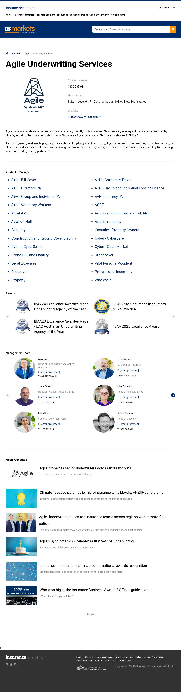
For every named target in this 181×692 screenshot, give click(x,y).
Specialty (94, 14)
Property (18, 280)
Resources (62, 14)
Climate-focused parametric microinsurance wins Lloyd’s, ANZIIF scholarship (102, 492)
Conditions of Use (84, 660)
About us (99, 660)
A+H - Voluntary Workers (31, 205)
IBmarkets (106, 14)
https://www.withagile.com (84, 116)
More (90, 614)
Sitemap (121, 660)
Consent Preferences (153, 657)
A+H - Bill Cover (23, 180)
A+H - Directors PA (26, 188)
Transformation (25, 14)
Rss (129, 660)
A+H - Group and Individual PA (35, 196)
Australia (162, 7)
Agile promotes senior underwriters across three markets (85, 468)
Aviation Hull (21, 221)
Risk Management (45, 14)
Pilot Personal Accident (113, 263)
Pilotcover (19, 272)
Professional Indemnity (113, 272)
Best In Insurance (79, 14)
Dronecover (104, 255)
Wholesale (103, 280)
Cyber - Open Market (111, 246)
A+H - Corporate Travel (113, 180)
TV (14, 14)
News (9, 14)
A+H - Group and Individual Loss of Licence (129, 188)
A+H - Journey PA (109, 196)
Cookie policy (135, 657)
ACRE (99, 205)
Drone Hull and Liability (30, 255)
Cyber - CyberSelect (27, 246)
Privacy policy (121, 657)
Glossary (89, 657)
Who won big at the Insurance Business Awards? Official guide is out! (95, 590)
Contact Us (119, 14)
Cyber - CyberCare (109, 238)
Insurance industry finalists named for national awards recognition (93, 565)
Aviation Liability (108, 221)
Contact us (110, 660)
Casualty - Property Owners (117, 230)
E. (49, 372)
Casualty (18, 230)
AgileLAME (20, 213)
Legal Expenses (23, 263)
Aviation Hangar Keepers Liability (121, 213)
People (79, 657)
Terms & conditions (103, 657)
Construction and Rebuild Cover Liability (43, 238)
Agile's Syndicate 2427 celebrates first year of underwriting (87, 541)
